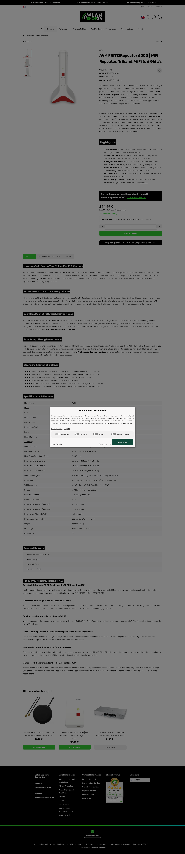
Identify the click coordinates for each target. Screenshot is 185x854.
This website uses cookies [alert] (92, 410)
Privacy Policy (57, 429)
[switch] (57, 434)
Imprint (67, 429)
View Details (56, 444)
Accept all (122, 442)
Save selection (105, 444)
